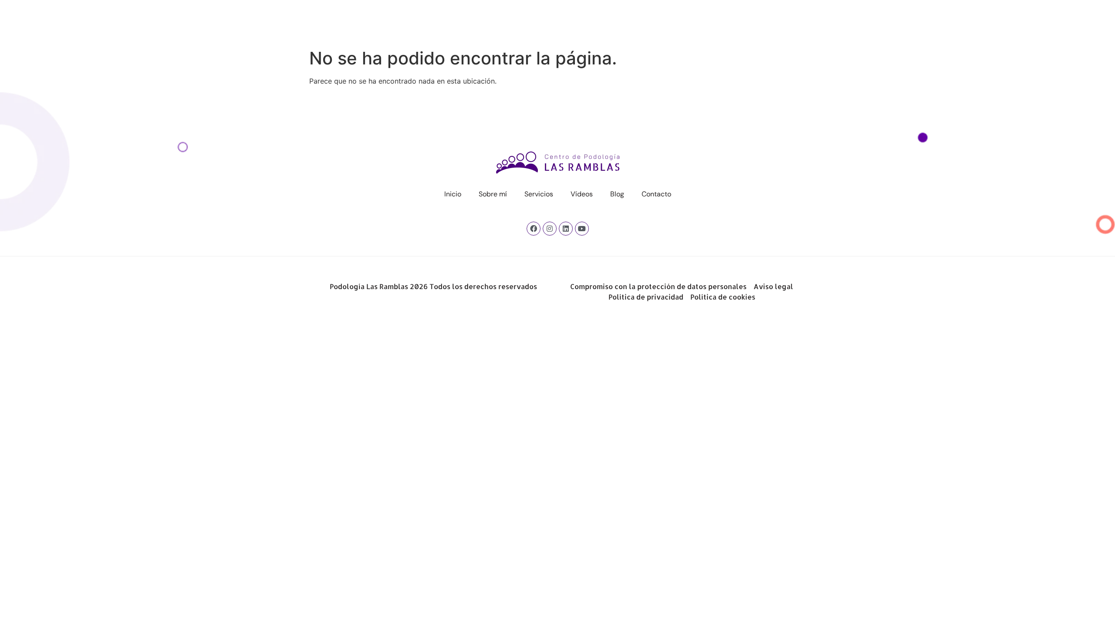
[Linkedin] (566, 229)
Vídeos (605, 21)
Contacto (679, 21)
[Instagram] (550, 229)
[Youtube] (582, 229)
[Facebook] (534, 229)
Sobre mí (516, 21)
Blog (640, 21)
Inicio (475, 21)
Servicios (561, 21)
